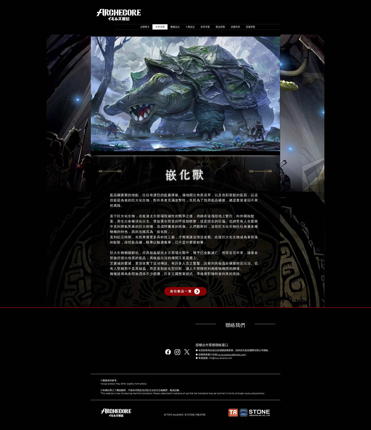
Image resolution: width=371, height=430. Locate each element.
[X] (187, 352)
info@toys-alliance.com (220, 358)
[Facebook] (168, 352)
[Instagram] (177, 352)
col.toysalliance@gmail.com (231, 354)
